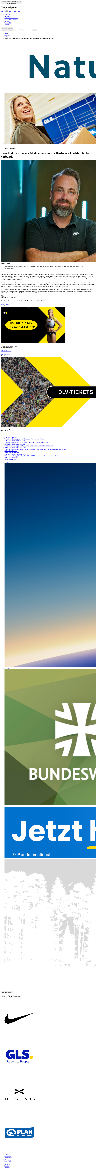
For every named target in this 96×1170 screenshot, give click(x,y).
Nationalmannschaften (11, 18)
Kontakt (6, 1154)
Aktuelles (7, 14)
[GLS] (19, 1075)
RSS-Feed (7, 1161)
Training (6, 21)
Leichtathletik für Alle (10, 19)
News (6, 37)
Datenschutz (8, 1157)
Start (5, 33)
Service (6, 24)
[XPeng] (19, 1113)
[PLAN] (19, 1151)
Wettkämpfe (8, 16)
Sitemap (6, 1159)
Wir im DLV (8, 23)
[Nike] (19, 1036)
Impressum (7, 1156)
